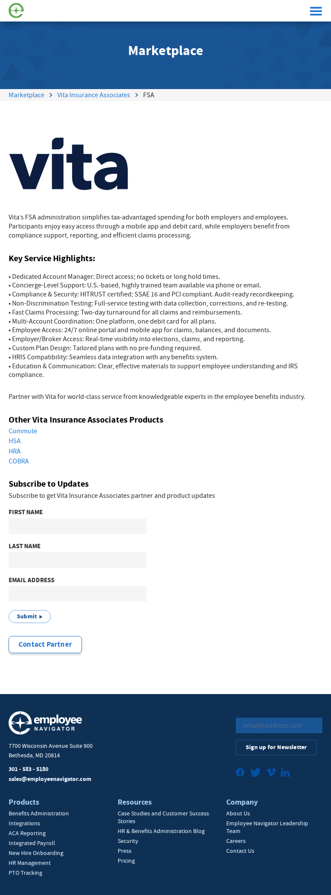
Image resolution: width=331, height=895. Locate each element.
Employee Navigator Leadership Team (267, 827)
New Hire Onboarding (36, 853)
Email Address (31, 580)
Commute (23, 431)
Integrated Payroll (32, 843)
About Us (238, 813)
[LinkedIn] (285, 773)
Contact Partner (45, 644)
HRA (15, 451)
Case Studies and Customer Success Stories (163, 817)
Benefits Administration (39, 813)
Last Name (25, 546)
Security (128, 841)
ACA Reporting (27, 833)
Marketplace (26, 95)
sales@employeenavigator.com (50, 779)
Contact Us (240, 851)
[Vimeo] (271, 773)
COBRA (19, 461)
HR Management (30, 863)
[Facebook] (240, 773)
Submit (27, 616)
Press (124, 851)
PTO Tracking (25, 872)
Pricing (126, 860)
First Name (26, 512)
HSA (15, 441)
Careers (236, 841)
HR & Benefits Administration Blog (161, 831)
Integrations (24, 823)
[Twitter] (255, 773)
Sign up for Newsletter (276, 747)
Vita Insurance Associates (93, 95)
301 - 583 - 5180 (28, 769)
